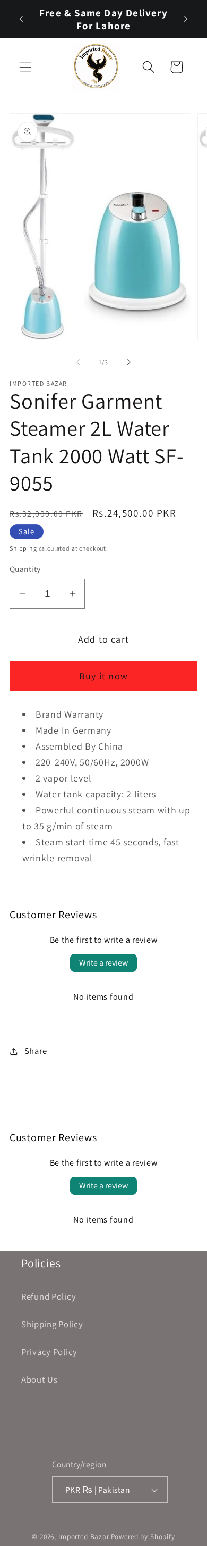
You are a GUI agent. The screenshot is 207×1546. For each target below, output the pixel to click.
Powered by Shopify (143, 1536)
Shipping (23, 548)
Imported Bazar (83, 1536)
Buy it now (103, 676)
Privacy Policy (49, 1352)
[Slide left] (78, 361)
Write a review (103, 962)
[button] (26, 67)
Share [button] (35, 1051)
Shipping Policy (52, 1324)
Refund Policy (48, 1296)
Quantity (25, 568)
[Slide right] (129, 361)
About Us (39, 1379)
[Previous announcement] (21, 19)
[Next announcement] (185, 19)
